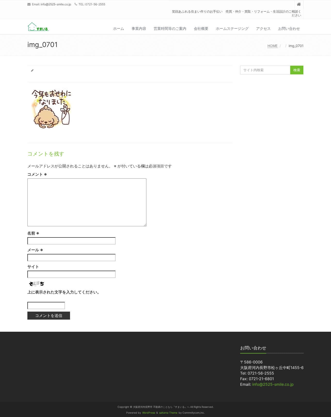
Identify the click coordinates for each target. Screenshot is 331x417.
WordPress (148, 412)
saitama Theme (168, 412)
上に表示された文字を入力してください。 (64, 292)
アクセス (263, 28)
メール (35, 249)
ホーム (118, 28)
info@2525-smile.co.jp (56, 4)
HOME (272, 46)
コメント (37, 174)
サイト (33, 266)
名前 (33, 233)
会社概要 (201, 28)
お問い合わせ (289, 28)
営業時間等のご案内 (170, 28)
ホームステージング (232, 28)
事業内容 (139, 28)
